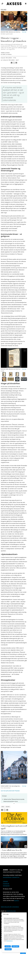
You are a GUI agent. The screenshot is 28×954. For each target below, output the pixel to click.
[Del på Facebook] (11, 63)
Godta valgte (15, 946)
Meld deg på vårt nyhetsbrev (10, 907)
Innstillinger (23, 953)
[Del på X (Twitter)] (14, 63)
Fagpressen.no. (9, 940)
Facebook (6, 883)
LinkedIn (5, 881)
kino (3, 806)
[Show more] (14, 803)
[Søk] (2, 3)
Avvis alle (8, 946)
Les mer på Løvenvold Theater (10, 791)
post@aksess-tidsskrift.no (11, 877)
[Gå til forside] (14, 3)
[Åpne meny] (26, 3)
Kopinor (16, 900)
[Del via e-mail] (16, 63)
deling (8, 806)
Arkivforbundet (11, 911)
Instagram (6, 886)
